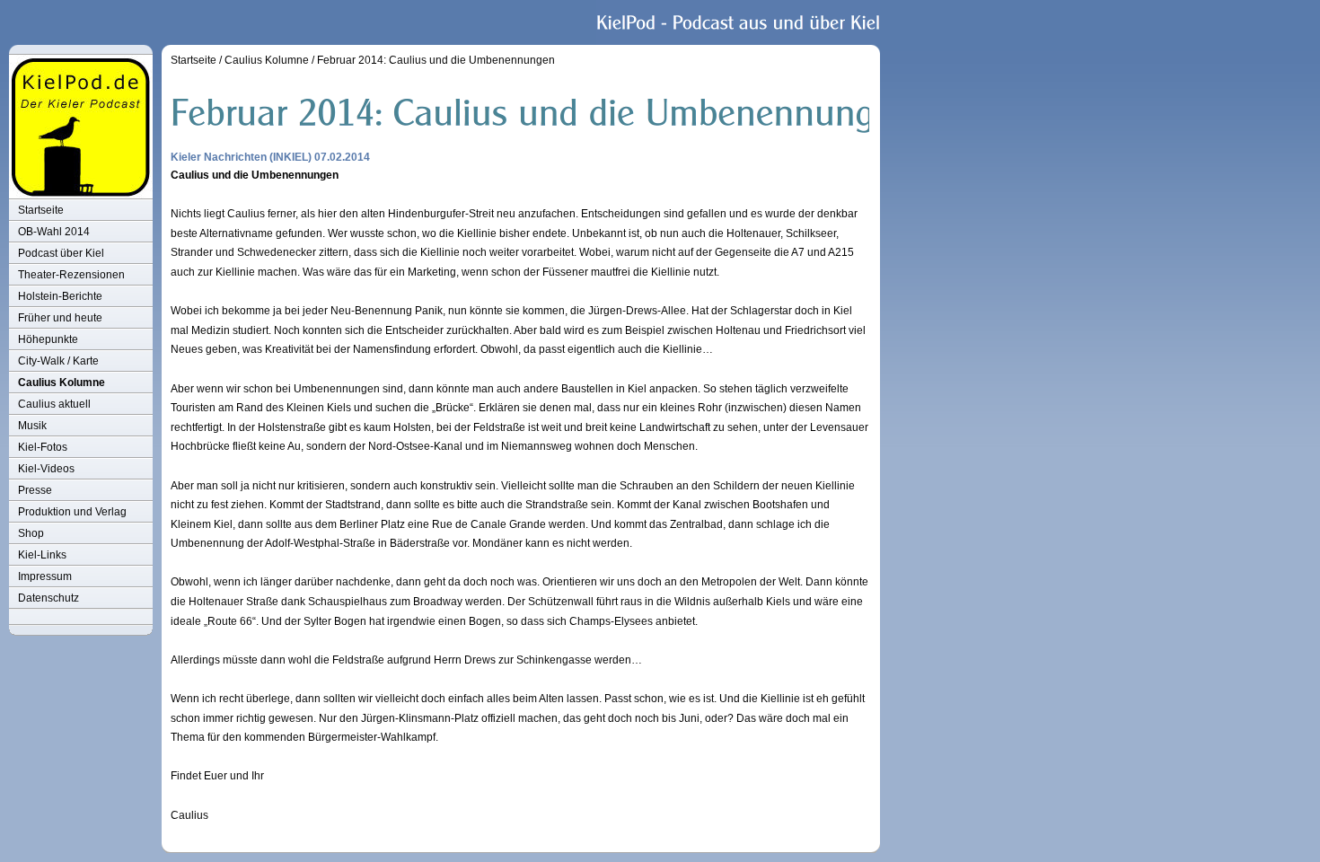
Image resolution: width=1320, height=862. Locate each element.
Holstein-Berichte (60, 296)
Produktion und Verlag (72, 512)
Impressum (45, 576)
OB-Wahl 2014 (54, 231)
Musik (32, 425)
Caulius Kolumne (61, 382)
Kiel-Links (42, 555)
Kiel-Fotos (42, 447)
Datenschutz (48, 598)
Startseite (41, 210)
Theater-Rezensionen (71, 274)
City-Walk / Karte (58, 361)
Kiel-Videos (46, 468)
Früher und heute (60, 318)
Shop (31, 533)
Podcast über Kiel (61, 253)
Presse (35, 490)
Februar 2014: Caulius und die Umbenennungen (436, 60)
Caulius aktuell (54, 404)
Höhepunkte (48, 339)
